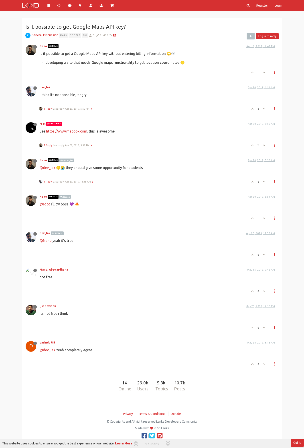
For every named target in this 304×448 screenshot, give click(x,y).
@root (66, 197)
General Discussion (45, 35)
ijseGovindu (48, 306)
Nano (43, 46)
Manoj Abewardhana (54, 269)
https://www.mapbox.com (66, 131)
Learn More (123, 443)
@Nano (58, 233)
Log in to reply (267, 36)
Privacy (128, 414)
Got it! (297, 442)
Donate (176, 414)
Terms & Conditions (151, 414)
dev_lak (45, 87)
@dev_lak (68, 160)
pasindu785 (47, 342)
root (43, 123)
